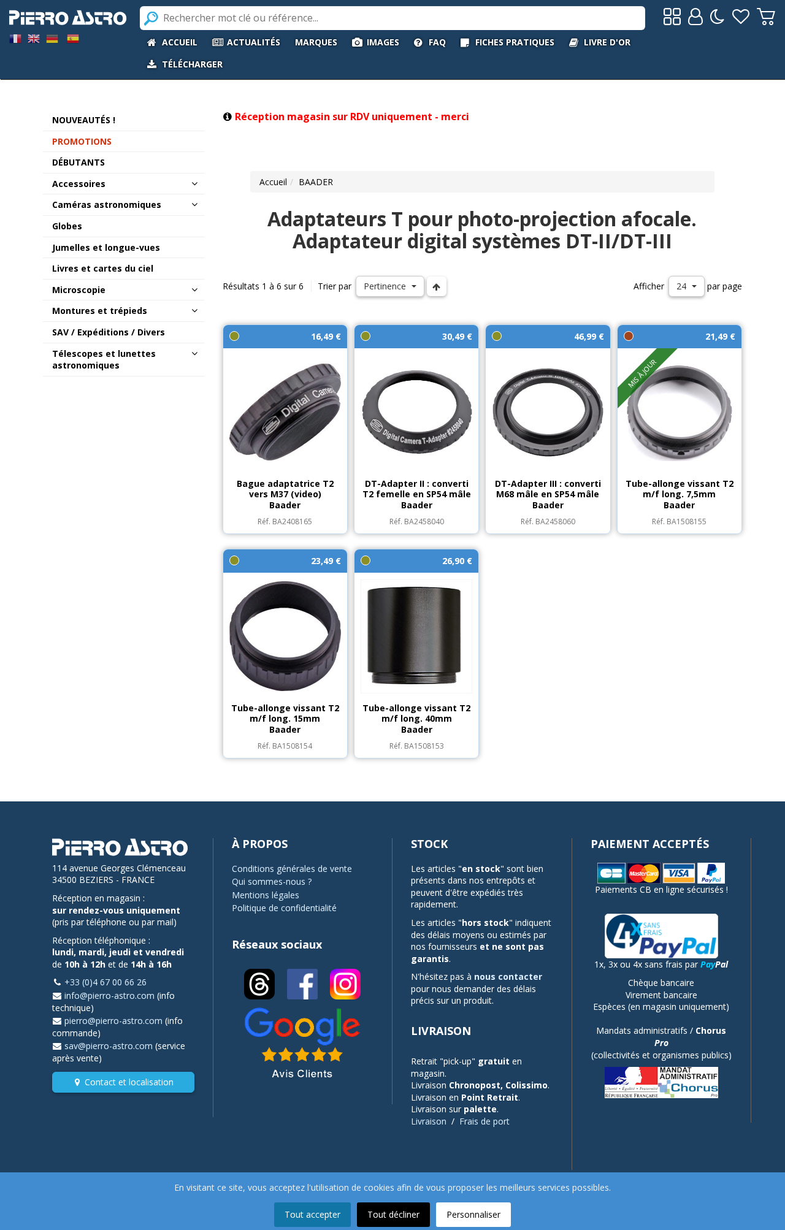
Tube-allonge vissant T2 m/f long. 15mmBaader (285, 718)
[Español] (73, 38)
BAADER (316, 182)
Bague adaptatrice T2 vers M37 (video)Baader (285, 494)
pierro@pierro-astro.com (113, 1020)
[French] (15, 38)
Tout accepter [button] (312, 1214)
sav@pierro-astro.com (108, 1046)
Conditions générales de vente (292, 868)
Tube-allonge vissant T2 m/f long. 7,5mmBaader (679, 494)
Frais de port (484, 1121)
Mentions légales (265, 895)
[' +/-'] (436, 286)
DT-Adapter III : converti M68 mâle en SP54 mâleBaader (548, 494)
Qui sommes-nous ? (272, 881)
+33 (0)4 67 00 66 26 (105, 982)
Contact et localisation (129, 1082)
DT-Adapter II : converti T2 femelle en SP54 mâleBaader (416, 494)
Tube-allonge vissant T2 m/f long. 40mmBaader (416, 718)
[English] (34, 38)
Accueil (273, 182)
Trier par (334, 286)
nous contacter (508, 976)
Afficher (649, 286)
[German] (52, 38)
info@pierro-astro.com (109, 995)
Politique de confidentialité (284, 908)
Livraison (428, 1121)
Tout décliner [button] (393, 1214)
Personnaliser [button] (473, 1214)
